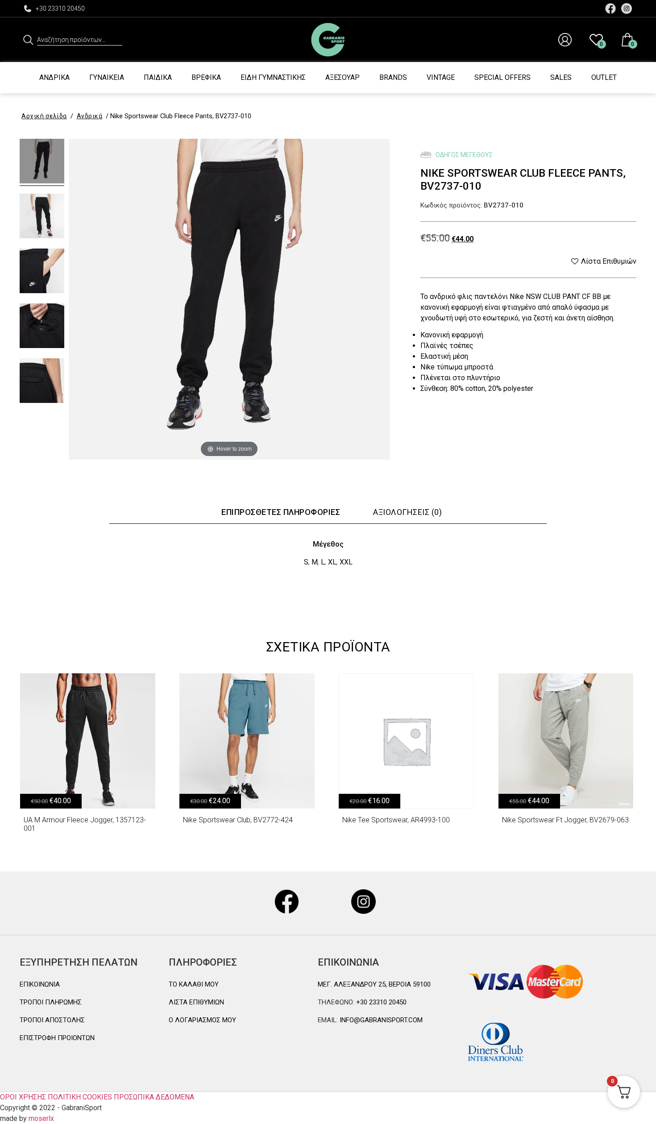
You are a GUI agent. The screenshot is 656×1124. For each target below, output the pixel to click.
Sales (561, 77)
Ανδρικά (54, 77)
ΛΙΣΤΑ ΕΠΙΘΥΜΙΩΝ (196, 1002)
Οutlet (604, 77)
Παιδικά (158, 77)
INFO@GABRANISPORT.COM (380, 1020)
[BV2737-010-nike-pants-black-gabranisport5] (42, 327)
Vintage (441, 77)
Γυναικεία (106, 77)
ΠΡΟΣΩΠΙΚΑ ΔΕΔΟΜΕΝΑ (154, 1097)
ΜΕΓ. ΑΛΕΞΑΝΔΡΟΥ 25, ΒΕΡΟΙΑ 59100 (374, 984)
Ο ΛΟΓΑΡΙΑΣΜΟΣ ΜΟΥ (202, 1020)
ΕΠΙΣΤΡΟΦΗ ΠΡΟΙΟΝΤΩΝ (57, 1038)
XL (332, 562)
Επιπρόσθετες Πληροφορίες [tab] (280, 512)
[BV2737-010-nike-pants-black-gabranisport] (42, 162)
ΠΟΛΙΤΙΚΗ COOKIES (80, 1097)
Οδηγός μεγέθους (463, 154)
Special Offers (502, 77)
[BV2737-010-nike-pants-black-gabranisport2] (42, 217)
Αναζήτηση (28, 40)
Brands (393, 77)
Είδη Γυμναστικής (273, 77)
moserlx (41, 1118)
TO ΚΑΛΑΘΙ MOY (194, 984)
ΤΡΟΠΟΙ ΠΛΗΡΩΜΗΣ (51, 1002)
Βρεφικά (206, 77)
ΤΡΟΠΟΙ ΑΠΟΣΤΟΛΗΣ (52, 1020)
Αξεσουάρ (342, 77)
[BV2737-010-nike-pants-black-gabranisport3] (42, 272)
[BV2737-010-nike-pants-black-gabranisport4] (42, 382)
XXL (346, 562)
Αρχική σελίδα (44, 116)
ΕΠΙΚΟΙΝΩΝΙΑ (40, 984)
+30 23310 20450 (60, 8)
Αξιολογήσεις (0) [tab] (407, 512)
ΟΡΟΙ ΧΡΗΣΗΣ (23, 1097)
